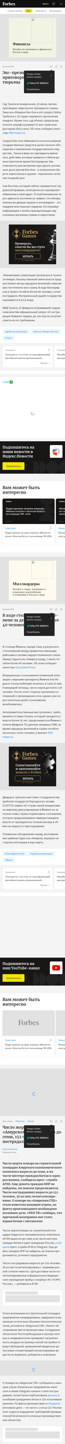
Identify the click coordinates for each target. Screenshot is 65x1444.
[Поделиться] (56, 66)
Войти (46, 3)
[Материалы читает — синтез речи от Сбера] (51, 66)
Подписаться (13, 466)
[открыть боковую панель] (53, 3)
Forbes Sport (10, 528)
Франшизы (55, 10)
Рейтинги (41, 10)
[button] (61, 3)
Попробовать (33, 89)
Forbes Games (19, 10)
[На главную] (9, 3)
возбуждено (52, 1436)
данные (52, 1427)
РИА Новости (17, 133)
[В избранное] (61, 66)
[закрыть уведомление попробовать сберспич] (51, 75)
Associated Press (25, 667)
